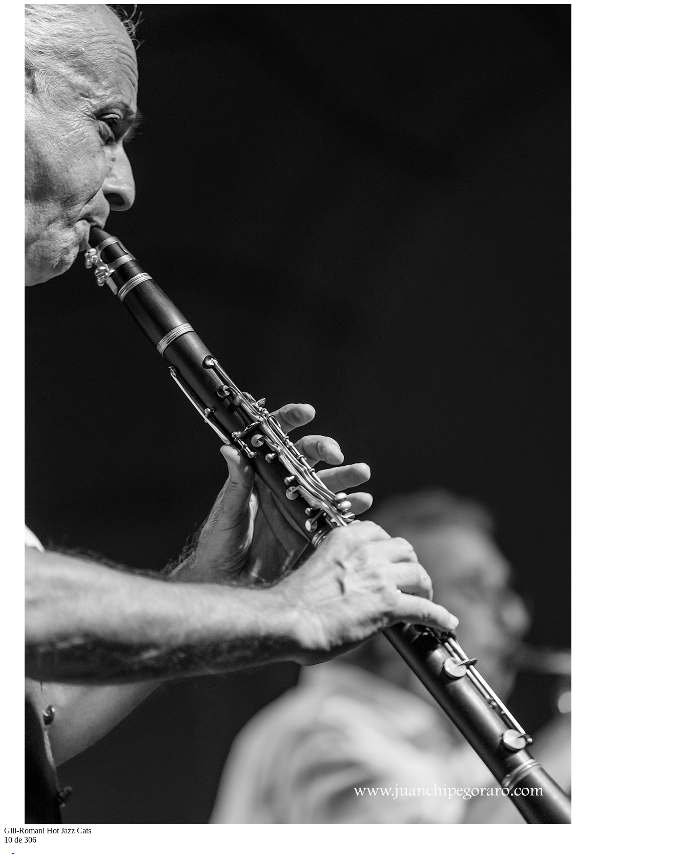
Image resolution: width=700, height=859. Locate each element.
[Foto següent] (18, 821)
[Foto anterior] (8, 821)
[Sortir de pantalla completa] (18, 850)
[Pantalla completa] (9, 850)
